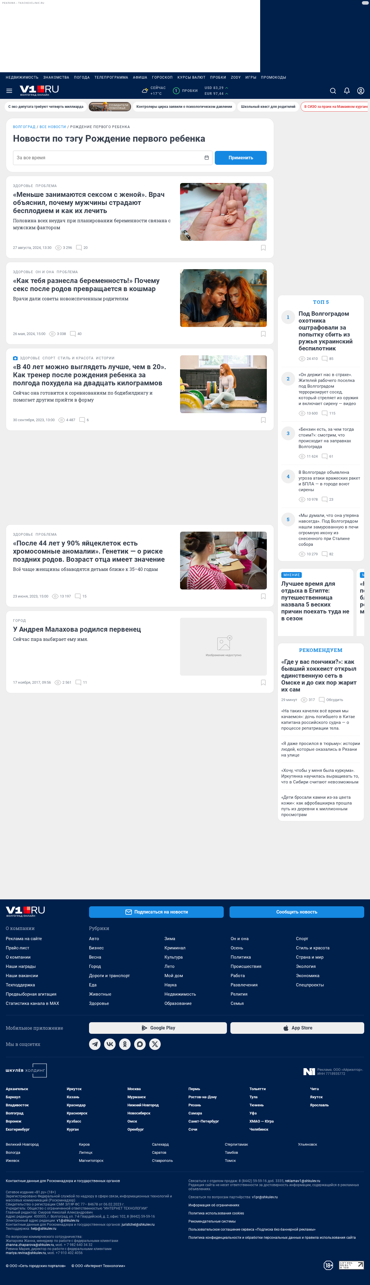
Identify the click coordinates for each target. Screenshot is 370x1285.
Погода (82, 77)
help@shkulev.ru (43, 1229)
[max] (140, 1044)
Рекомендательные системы (212, 1221)
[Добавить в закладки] (263, 247)
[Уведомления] (347, 91)
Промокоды (273, 77)
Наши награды (21, 966)
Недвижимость (22, 77)
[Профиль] (361, 91)
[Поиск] (333, 91)
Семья (237, 1003)
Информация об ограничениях (213, 1205)
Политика (241, 957)
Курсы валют (191, 77)
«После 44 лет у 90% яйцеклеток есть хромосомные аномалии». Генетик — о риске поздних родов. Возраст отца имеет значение (89, 551)
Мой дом (173, 975)
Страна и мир (309, 957)
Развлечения (244, 985)
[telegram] (95, 1044)
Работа (238, 975)
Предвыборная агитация (31, 994)
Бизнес (96, 948)
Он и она (240, 938)
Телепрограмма (111, 77)
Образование (178, 1003)
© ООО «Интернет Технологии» (98, 1266)
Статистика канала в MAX (32, 1003)
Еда (93, 985)
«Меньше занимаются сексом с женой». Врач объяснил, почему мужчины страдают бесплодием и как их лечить (88, 203)
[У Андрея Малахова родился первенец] (223, 647)
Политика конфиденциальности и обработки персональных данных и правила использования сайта (272, 1238)
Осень (237, 948)
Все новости (53, 127)
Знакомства (56, 77)
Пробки (218, 77)
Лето (169, 966)
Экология (306, 966)
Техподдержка (20, 985)
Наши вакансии (22, 975)
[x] (155, 1044)
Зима (169, 938)
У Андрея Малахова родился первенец (77, 629)
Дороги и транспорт (109, 975)
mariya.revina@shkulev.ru (26, 1253)
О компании (18, 957)
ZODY (236, 77)
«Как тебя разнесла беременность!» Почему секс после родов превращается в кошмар (86, 285)
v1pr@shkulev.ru (265, 1197)
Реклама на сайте (24, 938)
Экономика (307, 975)
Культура (173, 957)
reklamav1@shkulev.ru (302, 1181)
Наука (170, 985)
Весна (95, 957)
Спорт (302, 938)
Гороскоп (162, 77)
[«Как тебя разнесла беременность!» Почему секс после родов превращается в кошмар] (223, 298)
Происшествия (246, 966)
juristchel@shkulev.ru (138, 1225)
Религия (239, 994)
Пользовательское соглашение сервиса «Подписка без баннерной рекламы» (252, 1229)
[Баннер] (109, 107)
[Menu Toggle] (9, 91)
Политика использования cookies (216, 1213)
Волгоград (24, 127)
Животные (100, 994)
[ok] (125, 1044)
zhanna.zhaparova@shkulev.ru (30, 1245)
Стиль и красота (313, 948)
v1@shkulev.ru (68, 1221)
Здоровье (99, 1003)
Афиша (140, 77)
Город (95, 966)
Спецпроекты (310, 985)
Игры (250, 77)
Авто (94, 938)
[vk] (110, 1044)
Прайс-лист (17, 948)
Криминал (175, 948)
